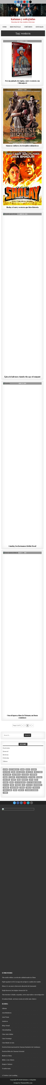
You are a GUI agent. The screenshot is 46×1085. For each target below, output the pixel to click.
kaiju (36, 780)
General (5, 751)
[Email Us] (27, 2)
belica (28, 769)
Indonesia (25, 780)
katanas (5, 782)
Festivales (6, 748)
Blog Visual (6, 1025)
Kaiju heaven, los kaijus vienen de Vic (14, 990)
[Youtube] (24, 2)
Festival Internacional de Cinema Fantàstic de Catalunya (21, 1047)
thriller (28, 788)
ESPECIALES (39, 27)
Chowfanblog (6, 1030)
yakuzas (21, 790)
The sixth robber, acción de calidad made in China (19, 977)
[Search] (30, 2)
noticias (5, 785)
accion (5, 769)
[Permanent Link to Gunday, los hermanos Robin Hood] (22, 463)
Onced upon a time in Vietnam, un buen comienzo (22, 716)
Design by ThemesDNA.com (23, 1083)
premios (17, 785)
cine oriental (16, 775)
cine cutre (29, 772)
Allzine (4, 1008)
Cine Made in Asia (8, 1043)
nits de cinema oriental (34, 782)
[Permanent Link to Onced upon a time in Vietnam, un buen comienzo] (22, 632)
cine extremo (38, 772)
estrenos (12, 777)
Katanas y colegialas (23, 19)
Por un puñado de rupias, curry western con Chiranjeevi (22, 82)
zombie (5, 793)
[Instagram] (21, 2)
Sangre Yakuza (7, 1064)
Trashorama (6, 1068)
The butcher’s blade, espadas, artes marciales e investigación (23, 994)
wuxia (15, 790)
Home (5, 27)
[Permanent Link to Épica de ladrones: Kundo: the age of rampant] (22, 294)
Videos (5, 761)
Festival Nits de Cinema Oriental (13, 1051)
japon (31, 780)
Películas (22, 45)
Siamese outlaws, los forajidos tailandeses (22, 145)
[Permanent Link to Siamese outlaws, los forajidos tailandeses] (22, 116)
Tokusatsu (36, 788)
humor (13, 780)
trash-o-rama (7, 790)
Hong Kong (6, 780)
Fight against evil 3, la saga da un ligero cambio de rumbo (21, 982)
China (13, 772)
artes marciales (14, 769)
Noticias (5, 755)
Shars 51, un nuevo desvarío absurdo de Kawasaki (19, 986)
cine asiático (20, 772)
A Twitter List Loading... (10, 1075)
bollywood (6, 772)
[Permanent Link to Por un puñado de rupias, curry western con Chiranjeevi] (22, 59)
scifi (23, 785)
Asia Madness (6, 1013)
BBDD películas (15, 27)
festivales (32, 777)
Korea (11, 782)
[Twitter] (15, 2)
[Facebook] (18, 2)
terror (22, 788)
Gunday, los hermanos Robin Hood (22, 546)
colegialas (25, 775)
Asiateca (5, 1021)
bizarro (33, 769)
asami (22, 769)
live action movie (20, 782)
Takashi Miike (14, 788)
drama (5, 777)
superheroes (38, 785)
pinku (11, 785)
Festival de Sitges (21, 777)
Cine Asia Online (7, 1034)
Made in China (7, 1056)
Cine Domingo (7, 1038)
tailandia (6, 788)
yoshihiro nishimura (31, 790)
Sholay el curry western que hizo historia (22, 207)
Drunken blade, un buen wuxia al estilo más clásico (19, 999)
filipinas (39, 777)
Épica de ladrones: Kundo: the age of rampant (22, 376)
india (18, 780)
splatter (29, 785)
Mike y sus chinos (8, 1060)
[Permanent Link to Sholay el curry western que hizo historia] (22, 178)
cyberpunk (33, 775)
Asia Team (5, 1017)
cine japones (7, 775)
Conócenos (28, 27)
